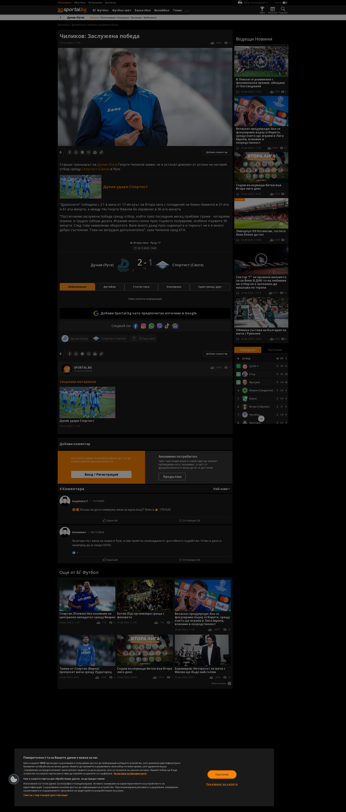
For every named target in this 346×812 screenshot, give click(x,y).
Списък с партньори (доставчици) (45, 795)
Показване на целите (222, 784)
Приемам (222, 774)
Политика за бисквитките (130, 773)
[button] (14, 779)
